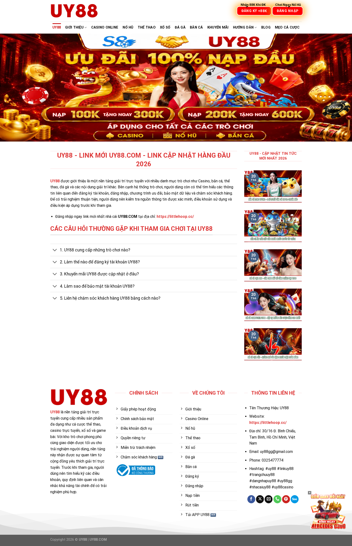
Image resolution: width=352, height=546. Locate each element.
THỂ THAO (147, 27)
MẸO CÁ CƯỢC (287, 27)
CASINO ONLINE (105, 27)
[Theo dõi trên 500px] (295, 499)
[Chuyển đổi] (55, 250)
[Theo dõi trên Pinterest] (286, 499)
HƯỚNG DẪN (243, 27)
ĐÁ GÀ (180, 27)
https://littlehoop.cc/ (175, 216)
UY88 (56, 27)
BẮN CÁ (196, 27)
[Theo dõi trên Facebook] (251, 499)
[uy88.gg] (74, 11)
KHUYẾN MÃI (218, 27)
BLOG (266, 27)
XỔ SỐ (165, 27)
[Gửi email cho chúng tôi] (269, 499)
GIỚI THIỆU (74, 27)
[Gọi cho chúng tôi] (277, 499)
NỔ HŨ (128, 27)
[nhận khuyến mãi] (328, 511)
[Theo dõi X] (260, 499)
